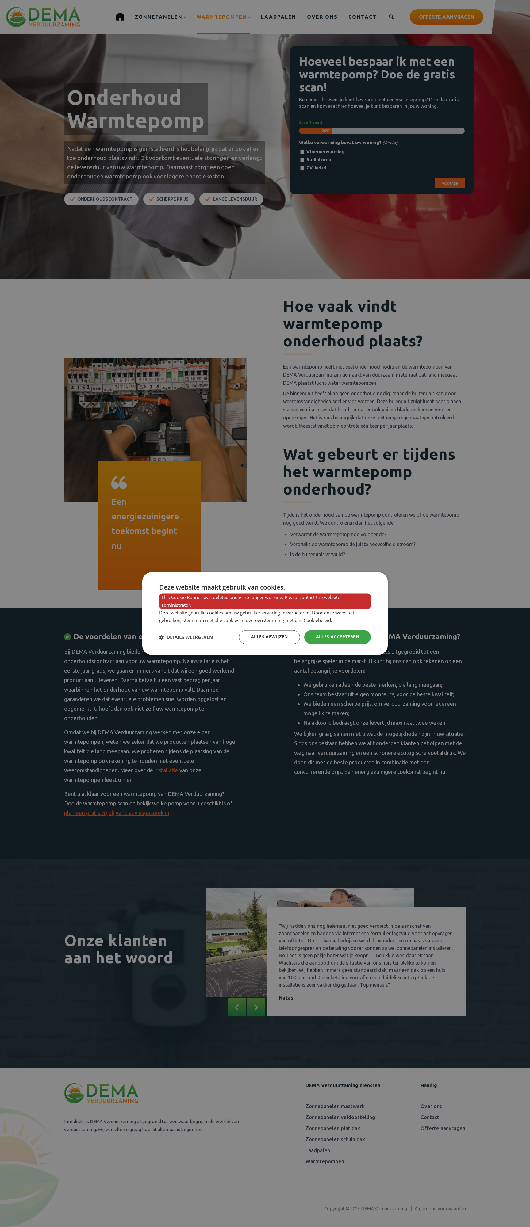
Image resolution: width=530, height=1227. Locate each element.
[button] (186, 637)
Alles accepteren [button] (337, 637)
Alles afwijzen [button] (269, 637)
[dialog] (265, 613)
